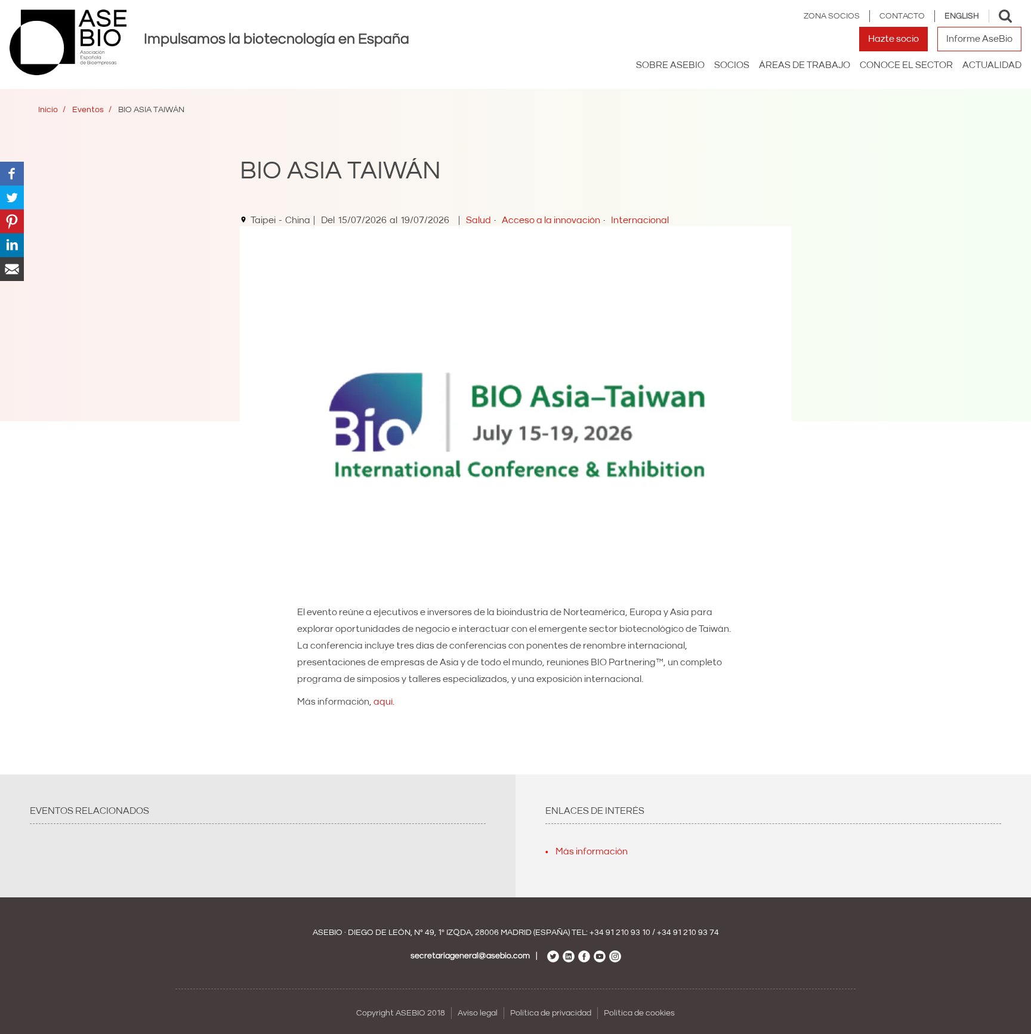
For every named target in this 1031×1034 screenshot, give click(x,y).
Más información (591, 851)
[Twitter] (12, 197)
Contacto (902, 16)
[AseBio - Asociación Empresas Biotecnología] (68, 42)
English (961, 16)
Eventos (88, 110)
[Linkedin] (12, 244)
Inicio (48, 110)
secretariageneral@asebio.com (470, 956)
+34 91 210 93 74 (688, 932)
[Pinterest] (12, 221)
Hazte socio (893, 39)
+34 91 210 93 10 (619, 932)
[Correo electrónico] (12, 268)
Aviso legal (478, 1013)
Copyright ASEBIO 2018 (400, 1013)
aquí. (383, 701)
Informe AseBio (979, 39)
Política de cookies (639, 1013)
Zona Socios (832, 16)
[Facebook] (12, 173)
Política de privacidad (550, 1013)
